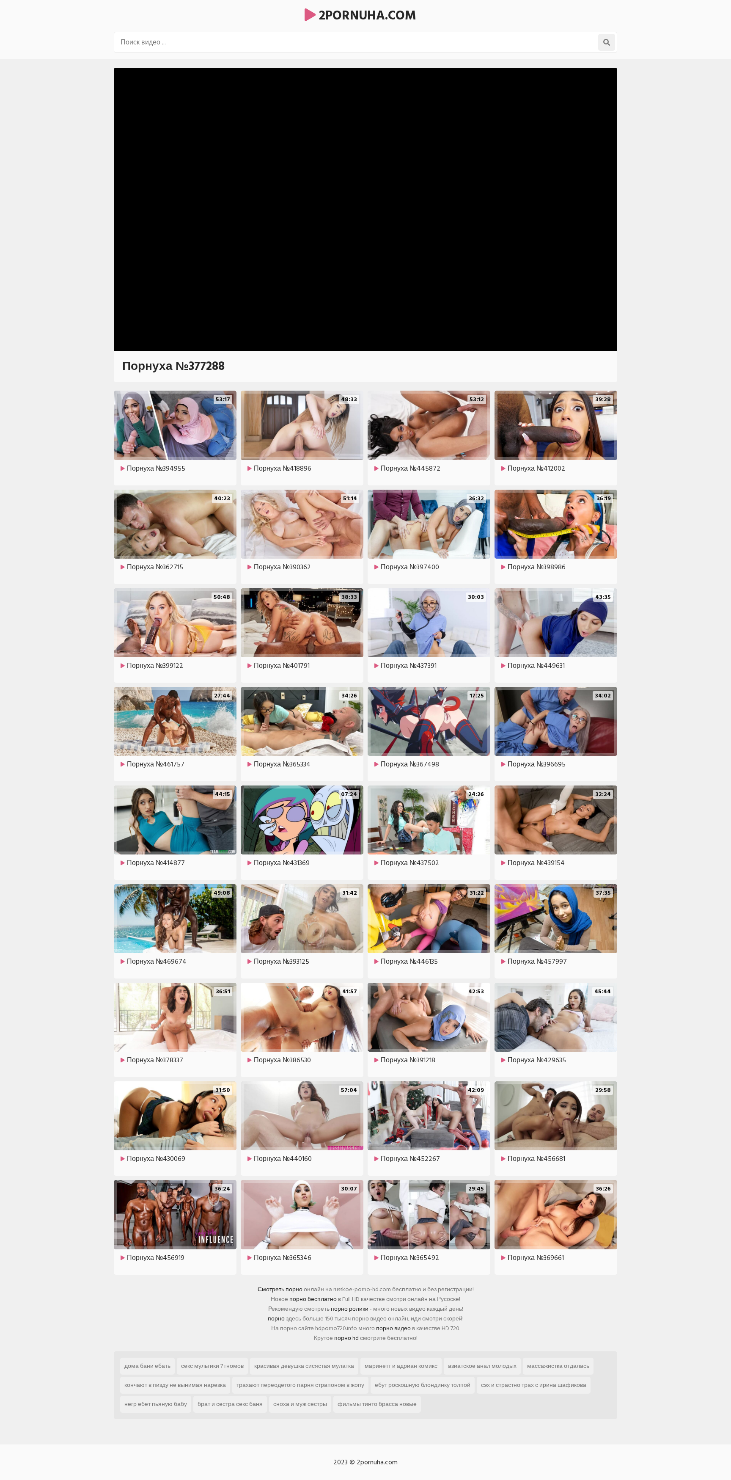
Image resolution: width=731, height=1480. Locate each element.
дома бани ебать (147, 1366)
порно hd (346, 1338)
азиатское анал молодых (482, 1366)
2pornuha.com (366, 16)
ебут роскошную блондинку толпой (422, 1385)
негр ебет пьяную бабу (155, 1404)
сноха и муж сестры (300, 1404)
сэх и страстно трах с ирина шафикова (533, 1385)
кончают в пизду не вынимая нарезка (175, 1385)
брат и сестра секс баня (230, 1404)
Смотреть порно (280, 1289)
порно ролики (349, 1309)
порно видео (393, 1328)
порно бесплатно (313, 1299)
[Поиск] (606, 42)
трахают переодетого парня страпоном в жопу (300, 1385)
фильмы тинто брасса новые (377, 1404)
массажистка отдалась (558, 1366)
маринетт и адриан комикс (401, 1366)
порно (276, 1318)
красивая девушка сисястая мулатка (304, 1366)
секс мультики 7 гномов (212, 1366)
